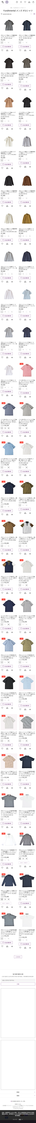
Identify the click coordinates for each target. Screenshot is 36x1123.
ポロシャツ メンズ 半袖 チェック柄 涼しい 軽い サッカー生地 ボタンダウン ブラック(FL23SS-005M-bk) (27, 734)
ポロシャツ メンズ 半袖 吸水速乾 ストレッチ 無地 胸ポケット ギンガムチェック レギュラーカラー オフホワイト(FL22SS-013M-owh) (27, 932)
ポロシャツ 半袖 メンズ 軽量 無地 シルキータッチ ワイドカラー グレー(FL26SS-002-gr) (9, 37)
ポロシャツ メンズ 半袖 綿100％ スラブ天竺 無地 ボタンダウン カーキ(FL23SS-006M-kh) (27, 656)
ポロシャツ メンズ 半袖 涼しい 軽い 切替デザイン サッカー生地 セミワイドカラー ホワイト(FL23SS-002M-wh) (27, 539)
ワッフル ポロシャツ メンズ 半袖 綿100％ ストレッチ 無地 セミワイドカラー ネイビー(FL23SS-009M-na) (9, 618)
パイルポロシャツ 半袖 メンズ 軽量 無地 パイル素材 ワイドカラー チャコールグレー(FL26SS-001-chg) (26, 75)
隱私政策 (15, 1119)
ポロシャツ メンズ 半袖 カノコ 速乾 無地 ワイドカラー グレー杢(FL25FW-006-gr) (9, 344)
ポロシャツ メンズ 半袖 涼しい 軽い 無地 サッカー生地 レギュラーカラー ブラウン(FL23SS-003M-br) (9, 539)
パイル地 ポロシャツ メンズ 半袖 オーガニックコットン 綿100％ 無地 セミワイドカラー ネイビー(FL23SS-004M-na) (9, 421)
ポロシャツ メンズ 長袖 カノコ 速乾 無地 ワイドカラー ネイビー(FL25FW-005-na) (27, 268)
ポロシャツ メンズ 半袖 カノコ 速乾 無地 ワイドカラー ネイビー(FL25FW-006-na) (27, 344)
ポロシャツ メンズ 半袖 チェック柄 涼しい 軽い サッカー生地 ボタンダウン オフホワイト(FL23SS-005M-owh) (9, 734)
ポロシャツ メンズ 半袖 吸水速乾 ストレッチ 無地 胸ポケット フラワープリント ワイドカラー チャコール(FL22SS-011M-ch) (9, 813)
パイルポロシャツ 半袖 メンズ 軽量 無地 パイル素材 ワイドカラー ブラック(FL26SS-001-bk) (26, 114)
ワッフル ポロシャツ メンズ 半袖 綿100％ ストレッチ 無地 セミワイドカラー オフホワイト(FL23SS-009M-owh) (27, 578)
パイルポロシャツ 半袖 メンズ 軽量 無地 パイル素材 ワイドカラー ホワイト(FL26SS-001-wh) (8, 154)
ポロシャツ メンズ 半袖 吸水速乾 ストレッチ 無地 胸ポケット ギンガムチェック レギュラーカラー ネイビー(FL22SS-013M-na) (27, 893)
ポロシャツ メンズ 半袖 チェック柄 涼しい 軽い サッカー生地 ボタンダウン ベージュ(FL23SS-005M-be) (9, 773)
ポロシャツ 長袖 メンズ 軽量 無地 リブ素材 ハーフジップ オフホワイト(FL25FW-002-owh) (9, 230)
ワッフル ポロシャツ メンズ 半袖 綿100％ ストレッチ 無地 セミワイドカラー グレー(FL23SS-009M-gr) (27, 618)
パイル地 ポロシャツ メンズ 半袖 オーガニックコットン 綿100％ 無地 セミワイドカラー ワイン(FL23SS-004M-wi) (27, 382)
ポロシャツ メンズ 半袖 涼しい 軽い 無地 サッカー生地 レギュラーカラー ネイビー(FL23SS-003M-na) (9, 500)
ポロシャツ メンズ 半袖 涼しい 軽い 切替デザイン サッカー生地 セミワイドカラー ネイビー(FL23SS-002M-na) (9, 578)
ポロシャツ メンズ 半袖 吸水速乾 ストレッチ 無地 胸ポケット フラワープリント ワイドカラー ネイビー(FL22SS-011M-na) (27, 773)
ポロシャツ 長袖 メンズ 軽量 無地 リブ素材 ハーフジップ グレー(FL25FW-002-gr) (27, 153)
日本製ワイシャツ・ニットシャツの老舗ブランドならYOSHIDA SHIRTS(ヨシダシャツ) (6, 2)
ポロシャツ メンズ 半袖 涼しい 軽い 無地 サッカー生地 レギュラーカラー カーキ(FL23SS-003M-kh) (27, 499)
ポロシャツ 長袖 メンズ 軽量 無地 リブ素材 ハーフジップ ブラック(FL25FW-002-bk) (9, 192)
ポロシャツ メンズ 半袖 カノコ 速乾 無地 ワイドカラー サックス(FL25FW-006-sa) (27, 306)
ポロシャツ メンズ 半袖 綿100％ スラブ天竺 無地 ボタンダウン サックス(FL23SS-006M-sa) (9, 656)
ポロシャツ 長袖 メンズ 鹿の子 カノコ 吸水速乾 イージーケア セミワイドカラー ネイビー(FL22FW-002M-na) (9, 893)
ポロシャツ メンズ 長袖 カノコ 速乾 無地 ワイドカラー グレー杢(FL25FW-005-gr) (9, 268)
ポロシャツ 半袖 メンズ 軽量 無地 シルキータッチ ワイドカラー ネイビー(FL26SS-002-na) (27, 37)
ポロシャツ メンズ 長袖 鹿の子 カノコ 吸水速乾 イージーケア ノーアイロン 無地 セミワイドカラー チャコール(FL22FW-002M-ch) (27, 852)
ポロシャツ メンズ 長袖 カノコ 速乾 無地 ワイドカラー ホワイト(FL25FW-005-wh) (9, 306)
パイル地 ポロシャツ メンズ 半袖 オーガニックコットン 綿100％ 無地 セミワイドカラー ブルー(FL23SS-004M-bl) (9, 461)
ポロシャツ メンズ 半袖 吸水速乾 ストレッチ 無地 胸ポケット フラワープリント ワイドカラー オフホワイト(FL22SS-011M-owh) (27, 813)
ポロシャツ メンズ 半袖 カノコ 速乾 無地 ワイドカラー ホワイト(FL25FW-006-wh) (9, 381)
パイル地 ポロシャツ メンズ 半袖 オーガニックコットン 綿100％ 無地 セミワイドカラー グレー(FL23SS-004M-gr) (27, 421)
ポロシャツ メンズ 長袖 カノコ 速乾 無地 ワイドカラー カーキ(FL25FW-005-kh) (26, 230)
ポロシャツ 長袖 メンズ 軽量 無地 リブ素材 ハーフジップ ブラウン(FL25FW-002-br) (27, 192)
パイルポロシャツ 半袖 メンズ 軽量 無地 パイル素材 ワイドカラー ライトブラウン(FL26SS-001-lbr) (8, 114)
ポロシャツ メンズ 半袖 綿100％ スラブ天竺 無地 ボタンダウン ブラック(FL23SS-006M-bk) (9, 694)
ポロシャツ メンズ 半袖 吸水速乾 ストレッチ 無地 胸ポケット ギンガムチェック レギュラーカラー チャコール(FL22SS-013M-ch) (9, 932)
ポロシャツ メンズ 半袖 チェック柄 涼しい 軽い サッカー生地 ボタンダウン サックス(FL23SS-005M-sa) (27, 695)
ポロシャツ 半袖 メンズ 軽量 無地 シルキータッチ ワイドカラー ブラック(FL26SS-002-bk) (9, 74)
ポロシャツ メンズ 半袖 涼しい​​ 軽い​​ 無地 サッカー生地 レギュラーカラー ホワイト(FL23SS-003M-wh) (26, 461)
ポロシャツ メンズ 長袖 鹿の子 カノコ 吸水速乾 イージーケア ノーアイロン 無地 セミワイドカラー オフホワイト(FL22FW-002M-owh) (9, 852)
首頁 (11, 7)
